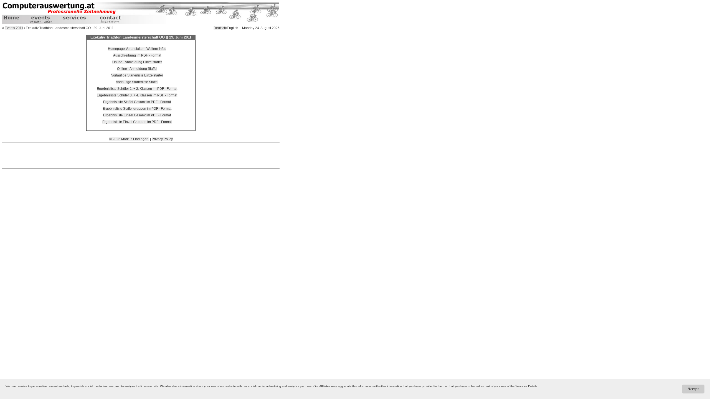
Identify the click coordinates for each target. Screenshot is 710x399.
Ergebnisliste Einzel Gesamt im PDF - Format (137, 115)
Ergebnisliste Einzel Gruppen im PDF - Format (137, 122)
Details (532, 386)
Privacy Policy (162, 139)
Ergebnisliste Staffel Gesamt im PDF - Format (137, 102)
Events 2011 (14, 28)
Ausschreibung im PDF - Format (137, 55)
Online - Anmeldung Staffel (137, 69)
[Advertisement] (141, 154)
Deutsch (220, 28)
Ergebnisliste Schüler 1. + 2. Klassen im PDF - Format (137, 89)
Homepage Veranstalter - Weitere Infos (137, 49)
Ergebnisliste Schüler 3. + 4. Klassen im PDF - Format (137, 95)
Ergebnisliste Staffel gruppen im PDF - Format (137, 109)
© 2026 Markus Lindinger (129, 139)
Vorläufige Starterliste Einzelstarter (137, 75)
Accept (693, 389)
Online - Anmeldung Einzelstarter (137, 62)
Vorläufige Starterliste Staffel (137, 82)
